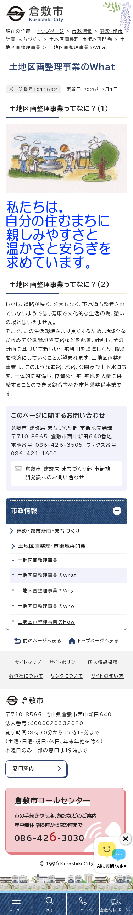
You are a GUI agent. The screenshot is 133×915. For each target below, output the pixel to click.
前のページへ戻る (42, 640)
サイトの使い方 (107, 676)
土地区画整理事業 (38, 560)
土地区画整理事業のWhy (46, 590)
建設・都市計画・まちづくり (49, 531)
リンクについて (67, 676)
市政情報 (82, 31)
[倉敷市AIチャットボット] (112, 855)
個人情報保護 (103, 662)
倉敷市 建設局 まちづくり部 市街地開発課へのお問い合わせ (68, 473)
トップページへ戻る (98, 640)
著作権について (26, 676)
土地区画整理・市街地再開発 (80, 39)
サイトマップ (28, 662)
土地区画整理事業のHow (46, 622)
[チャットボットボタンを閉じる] (125, 839)
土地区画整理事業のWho (46, 606)
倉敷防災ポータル (116, 910)
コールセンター (83, 910)
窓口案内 (23, 768)
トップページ (50, 31)
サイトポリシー (64, 662)
